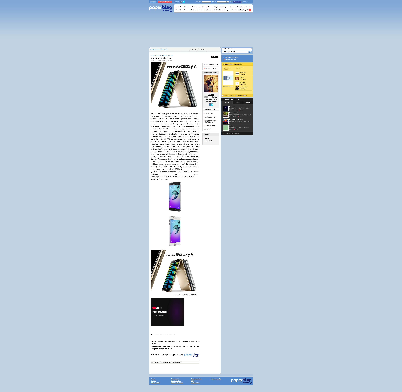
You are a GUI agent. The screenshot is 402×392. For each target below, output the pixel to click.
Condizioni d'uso (176, 381)
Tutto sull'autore (228, 95)
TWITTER (172, 177)
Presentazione (175, 379)
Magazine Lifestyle (159, 49)
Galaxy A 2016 (185, 121)
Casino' (237, 102)
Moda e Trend (208, 141)
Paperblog (160, 8)
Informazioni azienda (177, 383)
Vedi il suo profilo (211, 99)
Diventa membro (242, 95)
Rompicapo (247, 102)
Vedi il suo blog (211, 102)
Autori (202, 49)
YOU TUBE (190, 177)
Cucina (193, 10)
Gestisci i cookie (195, 383)
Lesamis (170, 60)
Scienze (208, 10)
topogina (242, 82)
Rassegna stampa (196, 379)
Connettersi (237, 1)
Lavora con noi (155, 383)
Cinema (194, 7)
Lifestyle (207, 138)
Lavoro (234, 10)
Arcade (227, 102)
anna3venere (243, 87)
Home (153, 1)
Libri (209, 7)
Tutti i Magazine (244, 10)
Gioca (241, 110)
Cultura (186, 7)
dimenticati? (245, 1)
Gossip (248, 7)
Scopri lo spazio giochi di (232, 133)
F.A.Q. (192, 381)
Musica (202, 7)
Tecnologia (224, 7)
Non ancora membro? (231, 57)
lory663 (242, 77)
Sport (232, 7)
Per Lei (178, 10)
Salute (200, 10)
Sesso (186, 10)
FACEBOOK (163, 177)
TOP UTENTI (239, 68)
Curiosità (239, 7)
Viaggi (215, 7)
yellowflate (243, 72)
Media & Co (217, 10)
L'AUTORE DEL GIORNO (227, 69)
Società (178, 7)
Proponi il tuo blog (230, 59)
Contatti (153, 381)
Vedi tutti (208, 129)
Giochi (194, 49)
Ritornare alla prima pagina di (167, 354)
